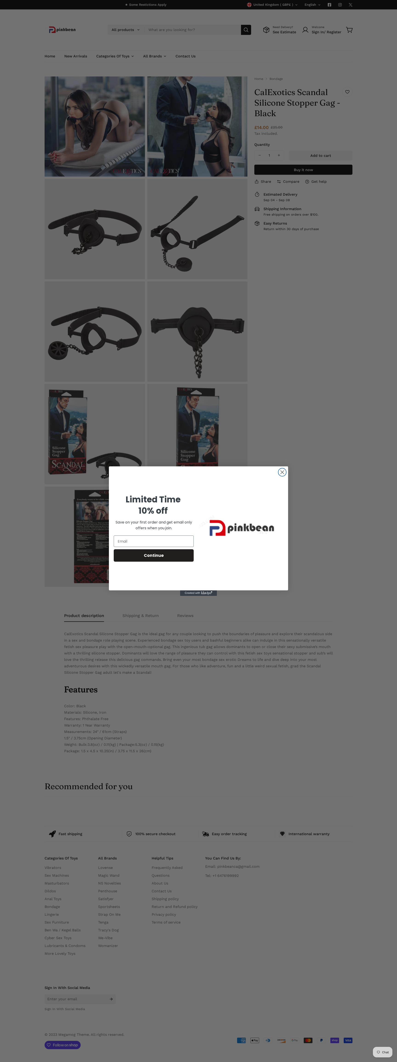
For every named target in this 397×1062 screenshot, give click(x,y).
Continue (154, 555)
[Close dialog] (282, 472)
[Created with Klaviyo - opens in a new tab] (198, 593)
